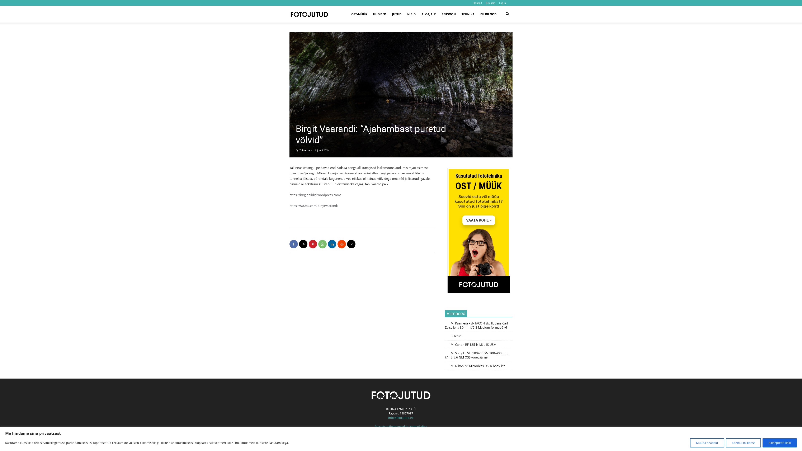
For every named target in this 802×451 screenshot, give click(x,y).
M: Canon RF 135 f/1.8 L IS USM (473, 344)
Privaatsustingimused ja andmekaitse (401, 426)
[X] (303, 244)
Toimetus (304, 150)
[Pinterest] (313, 244)
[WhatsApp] (322, 244)
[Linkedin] (332, 244)
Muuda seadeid (707, 443)
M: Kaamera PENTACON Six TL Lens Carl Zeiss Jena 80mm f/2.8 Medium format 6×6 (476, 325)
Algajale (428, 14)
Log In (502, 2)
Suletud (456, 336)
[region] (401, 439)
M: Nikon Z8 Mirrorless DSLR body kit (478, 366)
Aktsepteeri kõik (780, 443)
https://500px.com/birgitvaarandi (313, 206)
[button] (508, 14)
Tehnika (468, 14)
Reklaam (490, 2)
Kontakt (477, 2)
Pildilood (488, 14)
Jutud (396, 14)
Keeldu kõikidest (743, 443)
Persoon (449, 14)
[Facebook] (293, 244)
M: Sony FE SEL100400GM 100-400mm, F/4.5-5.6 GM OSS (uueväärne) (476, 355)
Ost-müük (359, 14)
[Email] (351, 244)
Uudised (379, 14)
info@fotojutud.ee (401, 418)
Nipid (411, 14)
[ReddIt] (342, 244)
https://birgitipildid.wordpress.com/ (315, 195)
